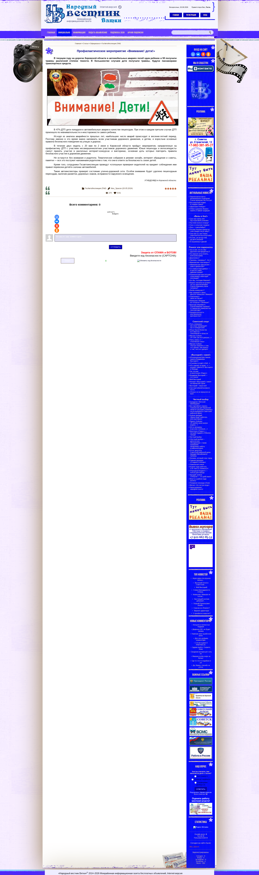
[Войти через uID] (57, 217)
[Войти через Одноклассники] (57, 230)
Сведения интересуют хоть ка (201, 652)
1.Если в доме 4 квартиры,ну (201, 643)
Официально (95, 43)
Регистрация (191, 15)
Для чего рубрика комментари (201, 639)
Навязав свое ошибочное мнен (201, 634)
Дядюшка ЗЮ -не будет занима (201, 630)
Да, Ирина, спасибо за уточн (201, 666)
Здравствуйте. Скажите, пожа (201, 648)
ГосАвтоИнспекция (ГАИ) (111, 43)
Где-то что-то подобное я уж (201, 661)
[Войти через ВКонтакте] (57, 221)
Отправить (116, 247)
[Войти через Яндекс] (57, 226)
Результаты (194, 792)
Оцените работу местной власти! (201, 799)
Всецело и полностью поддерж (201, 625)
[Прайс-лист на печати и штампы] (201, 163)
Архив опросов (205, 792)
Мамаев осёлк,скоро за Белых (201, 657)
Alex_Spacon (116, 188)
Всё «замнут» (202, 776)
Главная (176, 15)
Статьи (85, 43)
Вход (205, 15)
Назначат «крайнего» (202, 779)
